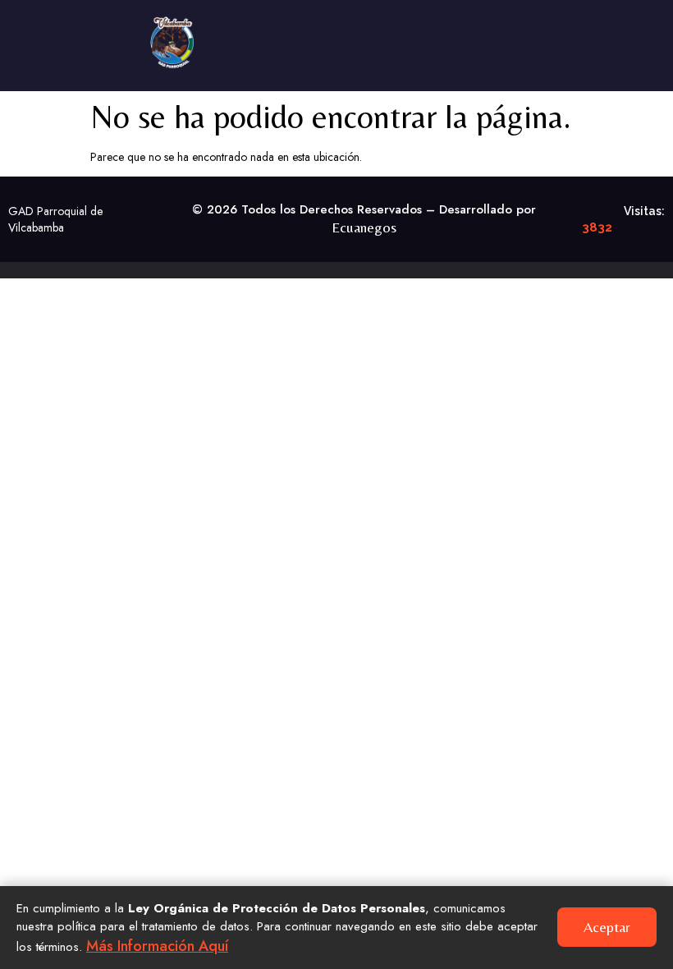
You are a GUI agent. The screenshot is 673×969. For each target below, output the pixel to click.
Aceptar (607, 926)
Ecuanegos (364, 227)
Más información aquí (157, 946)
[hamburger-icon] (638, 32)
